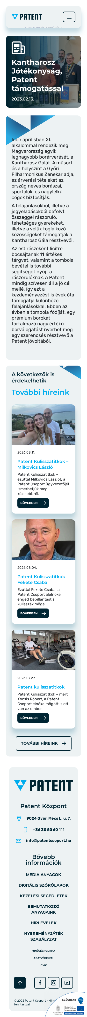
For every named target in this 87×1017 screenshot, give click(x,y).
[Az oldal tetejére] (20, 983)
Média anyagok (43, 874)
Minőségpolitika (43, 950)
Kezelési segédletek (43, 896)
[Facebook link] (40, 983)
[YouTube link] (67, 983)
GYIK (44, 965)
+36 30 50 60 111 (49, 829)
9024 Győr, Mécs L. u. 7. (49, 818)
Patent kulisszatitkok (41, 687)
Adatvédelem (43, 958)
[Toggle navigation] (69, 17)
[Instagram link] (53, 983)
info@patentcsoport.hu (48, 840)
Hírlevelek (44, 923)
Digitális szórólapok (44, 885)
